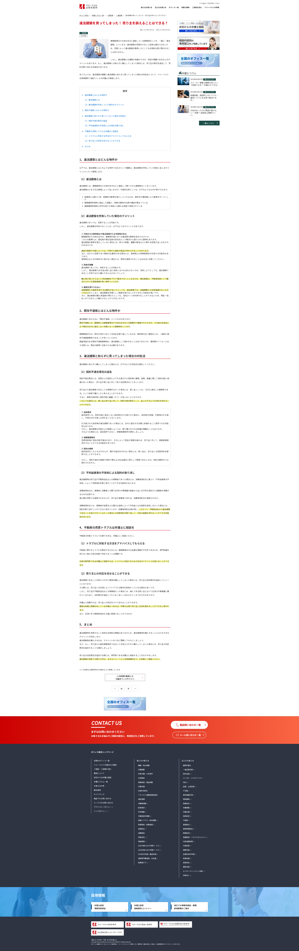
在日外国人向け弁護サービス (148, 850)
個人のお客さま (146, 7)
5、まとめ (86, 146)
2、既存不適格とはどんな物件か (95, 110)
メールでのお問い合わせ (103, 802)
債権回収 (186, 833)
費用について (99, 773)
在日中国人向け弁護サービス (148, 845)
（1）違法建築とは (92, 99)
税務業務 (141, 841)
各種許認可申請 (188, 854)
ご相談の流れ (197, 7)
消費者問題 (142, 803)
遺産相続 (141, 799)
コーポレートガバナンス (192, 778)
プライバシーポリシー (102, 807)
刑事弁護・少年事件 (145, 774)
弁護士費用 (185, 7)
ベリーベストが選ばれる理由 (105, 765)
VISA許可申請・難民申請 (147, 854)
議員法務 (186, 867)
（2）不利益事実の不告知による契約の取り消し (104, 125)
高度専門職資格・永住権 (147, 858)
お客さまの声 (99, 786)
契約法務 (186, 774)
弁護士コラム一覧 (101, 781)
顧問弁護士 (187, 765)
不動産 (185, 820)
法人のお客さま (160, 7)
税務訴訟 (186, 803)
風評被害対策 (188, 795)
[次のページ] (135, 688)
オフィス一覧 (174, 7)
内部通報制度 (188, 841)
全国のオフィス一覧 (102, 760)
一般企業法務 (188, 769)
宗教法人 (186, 875)
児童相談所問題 (144, 816)
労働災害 (141, 786)
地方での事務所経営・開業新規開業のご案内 (185, 907)
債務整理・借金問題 (145, 782)
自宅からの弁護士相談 (102, 777)
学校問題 (141, 812)
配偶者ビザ (142, 862)
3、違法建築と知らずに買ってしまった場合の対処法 (104, 116)
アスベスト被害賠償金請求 (148, 795)
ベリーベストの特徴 (211, 7)
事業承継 (186, 858)
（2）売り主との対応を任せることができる (102, 140)
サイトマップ (99, 794)
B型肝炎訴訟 (143, 791)
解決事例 (97, 790)
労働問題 (141, 769)
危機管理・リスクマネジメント (194, 837)
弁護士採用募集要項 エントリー (142, 907)
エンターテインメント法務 (193, 871)
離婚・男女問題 (144, 765)
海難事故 (141, 833)
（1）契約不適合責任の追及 (95, 120)
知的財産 (186, 816)
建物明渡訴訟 (188, 829)
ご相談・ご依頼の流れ (102, 769)
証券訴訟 (141, 829)
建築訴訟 (186, 824)
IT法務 (185, 791)
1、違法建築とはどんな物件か (94, 95)
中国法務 (186, 845)
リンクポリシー (100, 811)
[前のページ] (115, 688)
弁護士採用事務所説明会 (100, 907)
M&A (185, 782)
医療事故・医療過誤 (145, 824)
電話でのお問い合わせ (102, 798)
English (203, 3)
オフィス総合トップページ (102, 752)
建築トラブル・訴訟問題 (147, 820)
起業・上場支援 (188, 786)
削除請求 (141, 807)
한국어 (217, 3)
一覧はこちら (208, 123)
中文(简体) (210, 3)
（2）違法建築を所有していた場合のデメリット (104, 104)
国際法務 (186, 850)
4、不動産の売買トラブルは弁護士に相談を (100, 131)
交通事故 (141, 778)
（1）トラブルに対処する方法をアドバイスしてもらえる (107, 135)
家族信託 (141, 837)
